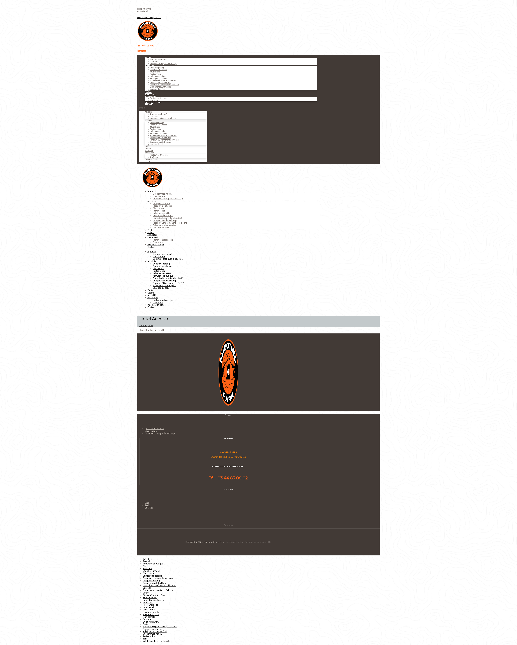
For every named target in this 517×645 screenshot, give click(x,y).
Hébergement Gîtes (158, 76)
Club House (155, 72)
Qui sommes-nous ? (158, 59)
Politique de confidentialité (258, 542)
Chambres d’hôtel (151, 571)
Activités (149, 65)
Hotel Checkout (150, 605)
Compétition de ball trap (160, 82)
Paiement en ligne (153, 102)
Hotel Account (150, 597)
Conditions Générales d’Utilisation (159, 585)
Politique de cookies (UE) (155, 631)
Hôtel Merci (148, 607)
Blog (147, 503)
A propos (149, 57)
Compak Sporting (157, 67)
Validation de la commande (156, 641)
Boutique (147, 568)
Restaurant (150, 96)
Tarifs (147, 146)
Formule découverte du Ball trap (158, 590)
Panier (146, 624)
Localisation (155, 61)
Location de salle (157, 89)
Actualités (149, 151)
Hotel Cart (148, 602)
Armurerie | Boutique (158, 78)
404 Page (147, 559)
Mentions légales (151, 614)
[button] (141, 51)
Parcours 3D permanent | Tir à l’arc (164, 85)
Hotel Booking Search (153, 600)
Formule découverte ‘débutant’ (163, 80)
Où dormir (154, 157)
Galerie (148, 148)
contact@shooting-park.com (149, 18)
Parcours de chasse (158, 70)
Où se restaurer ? (151, 622)
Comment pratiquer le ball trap (163, 64)
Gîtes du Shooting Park (154, 595)
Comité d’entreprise (152, 576)
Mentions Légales (234, 542)
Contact (149, 104)
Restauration (155, 74)
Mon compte (149, 617)
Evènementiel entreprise (160, 87)
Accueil (146, 561)
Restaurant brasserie (159, 98)
